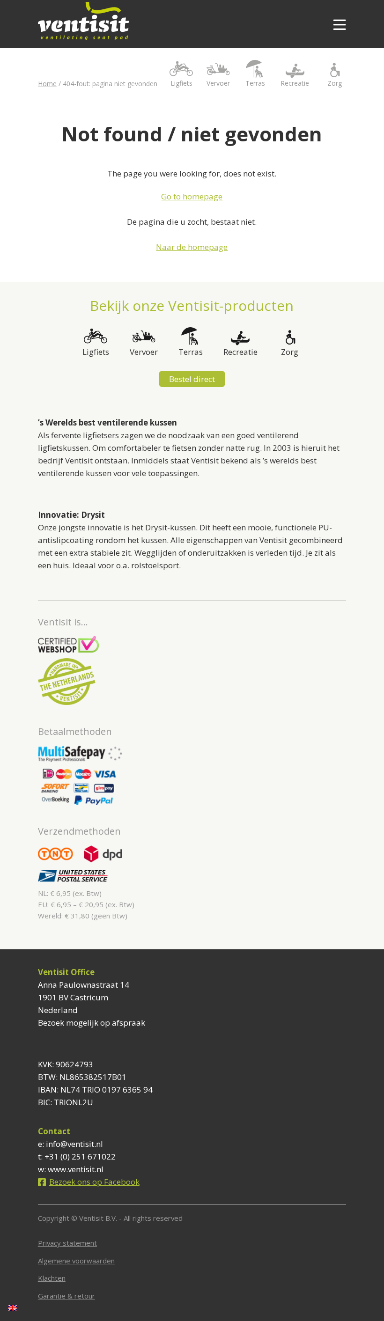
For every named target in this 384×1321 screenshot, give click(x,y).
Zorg (334, 83)
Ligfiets (181, 83)
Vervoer (218, 83)
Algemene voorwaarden (76, 1260)
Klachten (52, 1278)
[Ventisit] (166, 21)
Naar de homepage (192, 247)
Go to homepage (191, 196)
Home (47, 83)
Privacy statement (67, 1243)
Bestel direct (192, 379)
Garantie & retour (66, 1295)
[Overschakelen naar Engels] (13, 1307)
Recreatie (295, 83)
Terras (255, 83)
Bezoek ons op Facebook (94, 1181)
